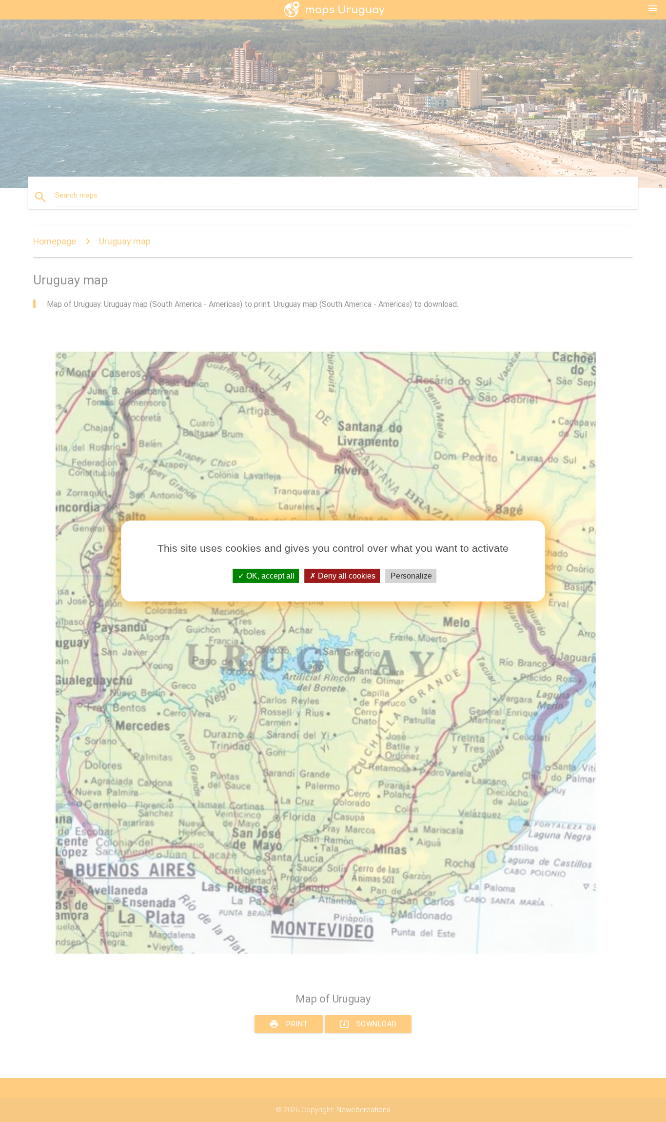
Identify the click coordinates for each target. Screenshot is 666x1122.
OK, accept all (269, 576)
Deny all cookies (345, 576)
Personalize (411, 576)
